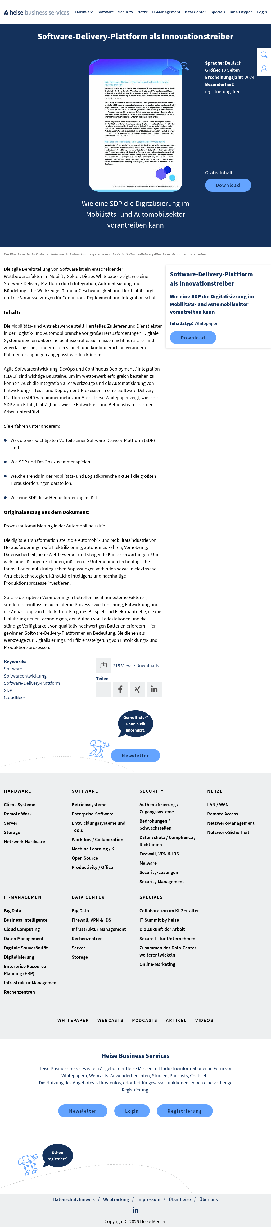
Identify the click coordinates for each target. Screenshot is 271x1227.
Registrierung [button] (185, 1111)
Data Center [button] (195, 12)
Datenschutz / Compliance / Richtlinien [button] (167, 840)
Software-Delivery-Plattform (32, 683)
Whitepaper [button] (73, 1020)
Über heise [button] (180, 1199)
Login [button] (262, 12)
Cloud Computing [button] (22, 929)
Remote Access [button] (222, 814)
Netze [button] (142, 12)
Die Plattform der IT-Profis (24, 254)
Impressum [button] (148, 1199)
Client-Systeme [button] (19, 804)
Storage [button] (12, 832)
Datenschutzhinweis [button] (74, 1199)
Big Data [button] (12, 911)
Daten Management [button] (24, 938)
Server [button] (10, 823)
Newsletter (135, 755)
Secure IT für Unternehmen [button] (167, 938)
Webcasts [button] (110, 1020)
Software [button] (105, 12)
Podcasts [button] (144, 1020)
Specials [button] (217, 12)
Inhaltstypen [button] (241, 12)
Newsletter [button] (83, 1111)
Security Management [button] (161, 881)
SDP (8, 690)
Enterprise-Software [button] (93, 814)
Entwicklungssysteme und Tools (95, 254)
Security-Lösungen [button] (158, 872)
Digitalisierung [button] (19, 957)
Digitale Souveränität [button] (26, 948)
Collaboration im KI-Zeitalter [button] (169, 911)
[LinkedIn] (136, 1210)
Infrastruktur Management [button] (31, 983)
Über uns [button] (208, 1199)
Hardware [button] (84, 12)
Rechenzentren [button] (19, 992)
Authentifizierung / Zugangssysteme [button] (158, 808)
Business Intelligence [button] (25, 920)
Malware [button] (148, 863)
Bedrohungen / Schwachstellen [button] (155, 824)
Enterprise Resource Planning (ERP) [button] (25, 969)
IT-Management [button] (166, 12)
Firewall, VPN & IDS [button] (159, 854)
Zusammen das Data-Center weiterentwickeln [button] (167, 951)
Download (228, 185)
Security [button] (125, 12)
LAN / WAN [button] (218, 804)
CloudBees (15, 697)
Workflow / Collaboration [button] (97, 839)
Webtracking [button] (116, 1199)
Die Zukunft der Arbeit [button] (162, 929)
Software (57, 254)
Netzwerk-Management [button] (231, 823)
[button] (264, 55)
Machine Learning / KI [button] (94, 849)
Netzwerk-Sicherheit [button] (228, 832)
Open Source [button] (85, 858)
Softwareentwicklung (25, 676)
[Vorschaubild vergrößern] (135, 125)
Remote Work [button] (18, 814)
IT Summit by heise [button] (159, 920)
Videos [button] (204, 1020)
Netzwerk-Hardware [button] (24, 841)
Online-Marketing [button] (157, 964)
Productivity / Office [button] (92, 867)
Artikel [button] (176, 1020)
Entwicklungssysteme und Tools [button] (98, 826)
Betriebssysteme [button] (89, 804)
